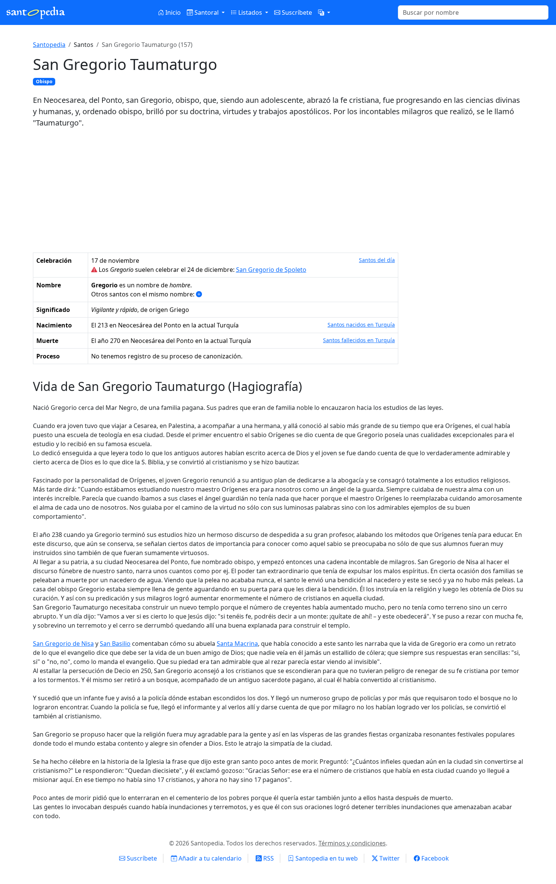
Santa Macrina (237, 643)
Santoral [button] (206, 12)
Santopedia (49, 44)
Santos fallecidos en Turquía (359, 340)
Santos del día (377, 260)
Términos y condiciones (352, 843)
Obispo (44, 81)
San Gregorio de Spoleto (271, 269)
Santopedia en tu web (326, 858)
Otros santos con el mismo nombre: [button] (143, 294)
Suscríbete (296, 12)
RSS (268, 858)
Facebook (434, 858)
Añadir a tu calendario (209, 858)
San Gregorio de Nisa (63, 643)
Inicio (172, 12)
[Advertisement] (278, 190)
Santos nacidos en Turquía (361, 324)
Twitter (389, 858)
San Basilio (115, 643)
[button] (324, 12)
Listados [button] (250, 12)
